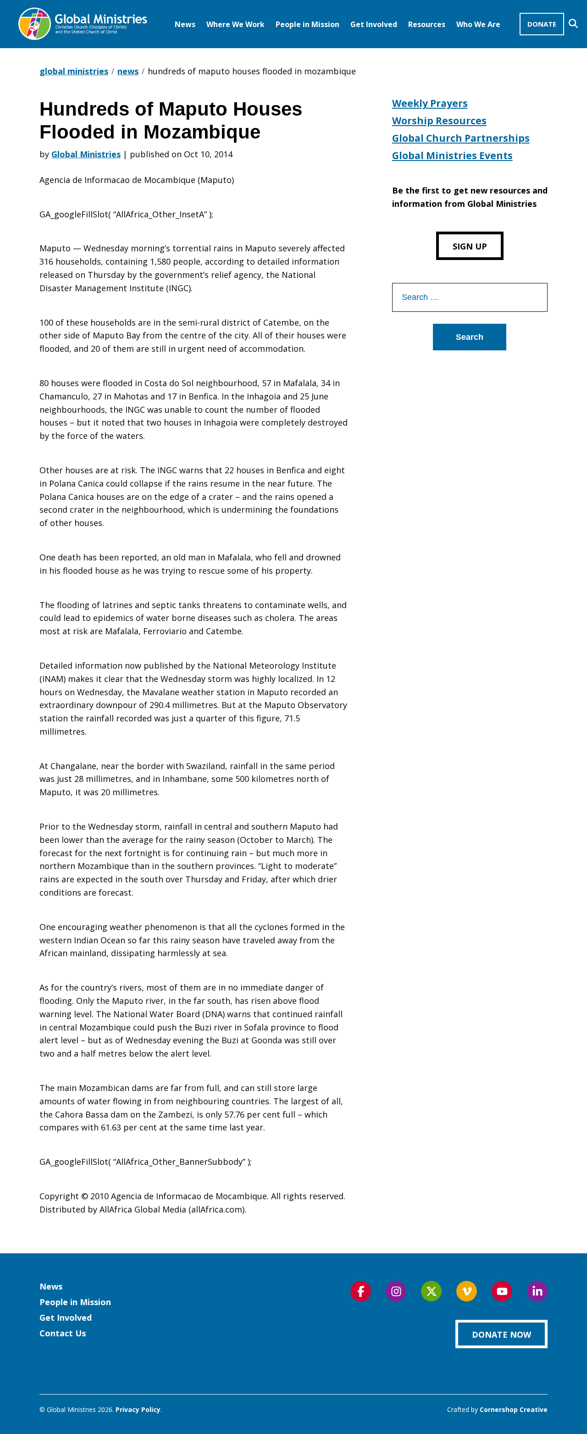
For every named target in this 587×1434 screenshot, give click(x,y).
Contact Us (62, 1333)
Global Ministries (86, 154)
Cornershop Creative (514, 1409)
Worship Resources (439, 120)
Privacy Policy (138, 1409)
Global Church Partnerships (461, 138)
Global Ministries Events (452, 155)
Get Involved (373, 24)
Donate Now (501, 1334)
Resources (426, 24)
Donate (541, 23)
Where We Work (235, 24)
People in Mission (307, 24)
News (185, 24)
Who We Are (478, 24)
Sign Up (470, 246)
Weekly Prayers (430, 103)
